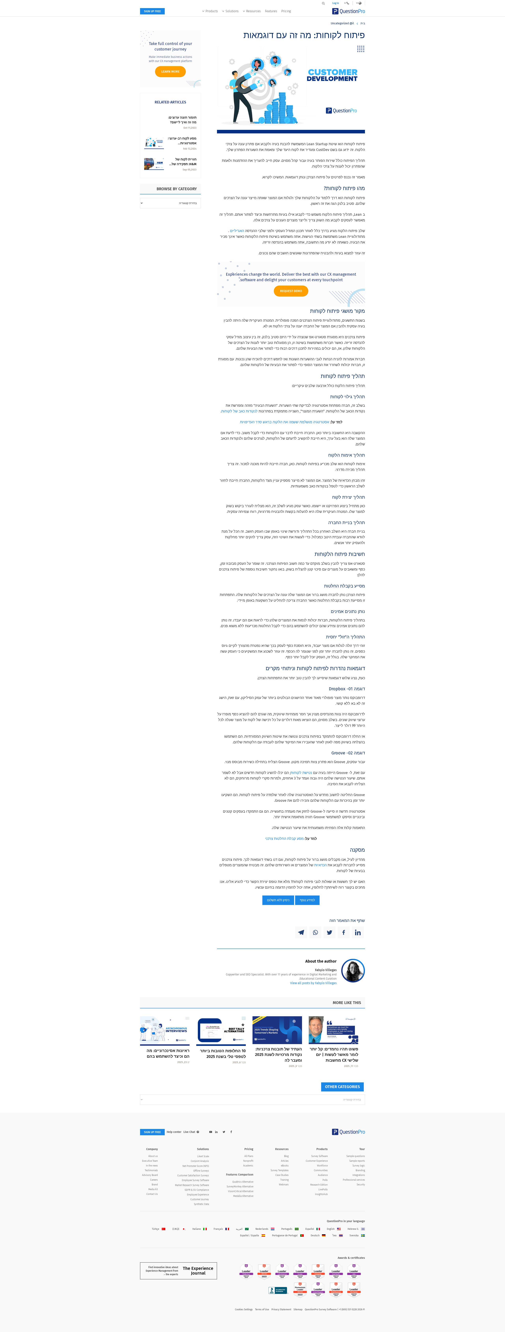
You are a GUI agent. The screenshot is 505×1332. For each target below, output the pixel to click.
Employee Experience (198, 1194)
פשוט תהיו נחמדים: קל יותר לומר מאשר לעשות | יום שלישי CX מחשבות (334, 1055)
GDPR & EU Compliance (197, 1190)
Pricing (286, 11)
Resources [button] (253, 11)
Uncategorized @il (342, 23)
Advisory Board (150, 1175)
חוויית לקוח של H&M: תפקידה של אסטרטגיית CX (184, 164)
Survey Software (319, 1156)
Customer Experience (317, 1161)
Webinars (284, 1184)
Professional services (354, 1179)
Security (361, 1184)
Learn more (170, 71)
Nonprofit (248, 1161)
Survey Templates (280, 1170)
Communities (321, 1170)
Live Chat (189, 1132)
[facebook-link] (231, 1132)
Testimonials (151, 1170)
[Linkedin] (358, 932)
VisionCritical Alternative (240, 1191)
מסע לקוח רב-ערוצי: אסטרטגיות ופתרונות (182, 143)
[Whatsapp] (315, 932)
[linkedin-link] (216, 1132)
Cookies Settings (244, 1309)
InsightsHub (321, 1194)
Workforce (322, 1165)
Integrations (359, 1175)
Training (284, 1179)
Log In (335, 3)
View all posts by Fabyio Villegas (313, 983)
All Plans (248, 1156)
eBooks (285, 1165)
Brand (155, 1184)
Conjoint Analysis (200, 1161)
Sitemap (298, 1309)
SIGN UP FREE (152, 11)
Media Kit (153, 1189)
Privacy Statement (281, 1309)
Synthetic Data (201, 1204)
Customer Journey (199, 1199)
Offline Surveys (201, 1170)
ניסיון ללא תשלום (278, 900)
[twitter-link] (224, 1132)
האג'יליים (237, 231)
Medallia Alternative (243, 1196)
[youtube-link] (210, 1132)
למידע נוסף (307, 900)
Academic (248, 1165)
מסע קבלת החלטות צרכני (284, 838)
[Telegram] (301, 932)
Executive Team (150, 1161)
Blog (286, 1156)
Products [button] (212, 11)
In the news (152, 1165)
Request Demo (291, 291)
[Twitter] (329, 932)
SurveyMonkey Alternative (240, 1186)
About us (153, 1156)
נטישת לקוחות (301, 773)
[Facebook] (344, 932)
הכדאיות (320, 865)
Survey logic (359, 1165)
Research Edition (319, 1184)
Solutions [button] (231, 11)
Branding (360, 1170)
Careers (154, 1179)
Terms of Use (262, 1309)
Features (271, 11)
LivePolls (323, 1189)
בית (363, 23)
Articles (285, 1161)
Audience (323, 1175)
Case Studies (282, 1175)
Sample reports (357, 1161)
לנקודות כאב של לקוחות (239, 411)
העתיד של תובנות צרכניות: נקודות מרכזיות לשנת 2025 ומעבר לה (278, 1055)
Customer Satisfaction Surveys (193, 1175)
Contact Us (152, 1194)
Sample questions (355, 1156)
